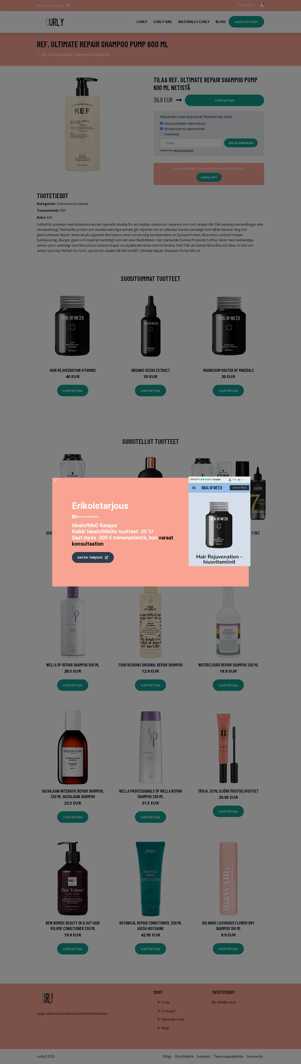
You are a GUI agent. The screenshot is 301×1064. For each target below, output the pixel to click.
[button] (93, 557)
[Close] (54, 480)
